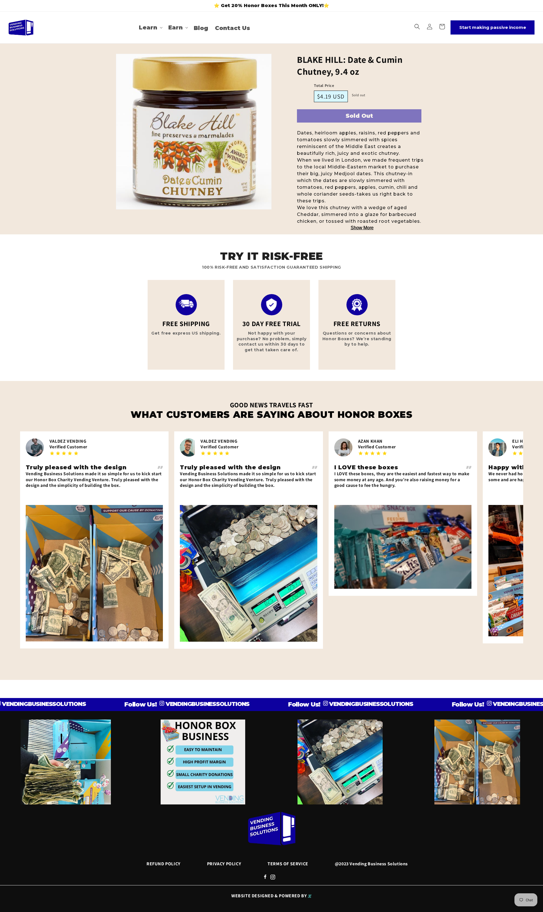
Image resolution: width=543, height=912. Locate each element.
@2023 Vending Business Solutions (371, 864)
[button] (150, 27)
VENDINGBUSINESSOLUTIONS (171, 704)
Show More (362, 227)
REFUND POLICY (163, 864)
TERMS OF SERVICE (288, 864)
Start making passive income (492, 27)
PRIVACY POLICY (224, 864)
